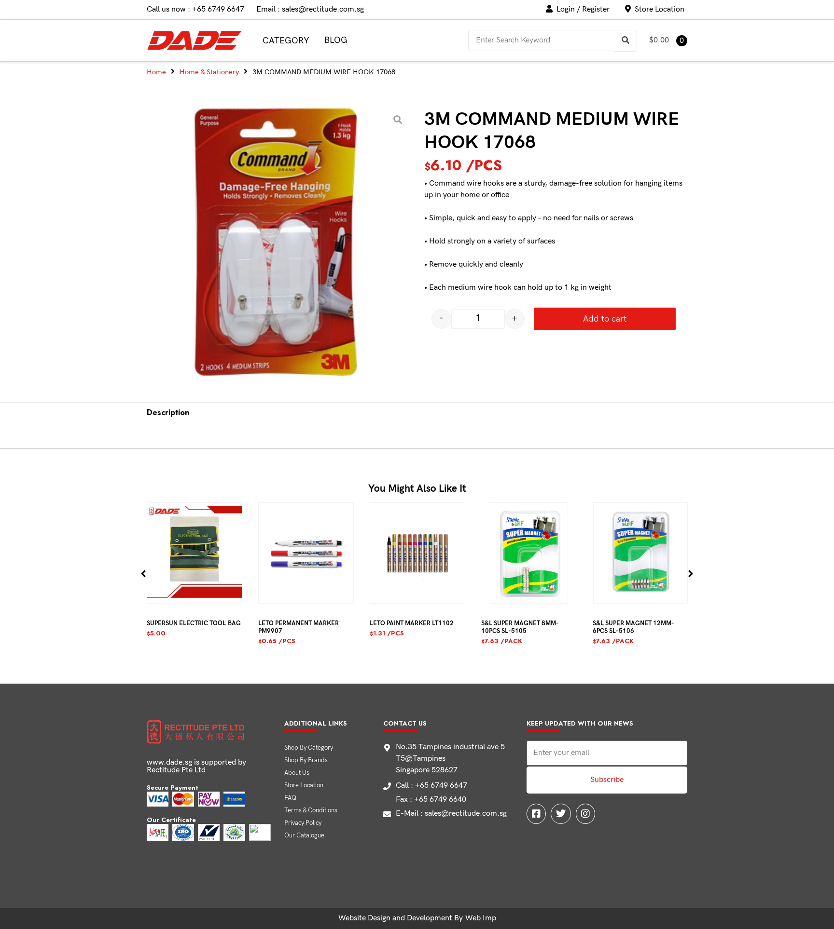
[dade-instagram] (585, 814)
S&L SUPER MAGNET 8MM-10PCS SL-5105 (520, 627)
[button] (143, 573)
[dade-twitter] (561, 814)
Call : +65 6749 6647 (431, 785)
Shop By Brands (306, 760)
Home (156, 72)
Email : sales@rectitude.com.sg (310, 9)
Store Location (303, 785)
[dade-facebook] (536, 814)
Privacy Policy (302, 823)
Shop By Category (308, 748)
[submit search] (625, 41)
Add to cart (604, 319)
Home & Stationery (209, 72)
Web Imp (480, 918)
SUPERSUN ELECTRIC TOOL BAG (194, 623)
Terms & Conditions (310, 810)
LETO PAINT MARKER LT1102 (412, 623)
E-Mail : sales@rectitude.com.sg (451, 813)
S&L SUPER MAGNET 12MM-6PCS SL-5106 (633, 627)
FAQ (290, 798)
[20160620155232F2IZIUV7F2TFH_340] (276, 242)
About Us (296, 773)
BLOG (336, 40)
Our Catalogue (304, 835)
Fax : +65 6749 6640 (431, 799)
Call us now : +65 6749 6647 (195, 9)
